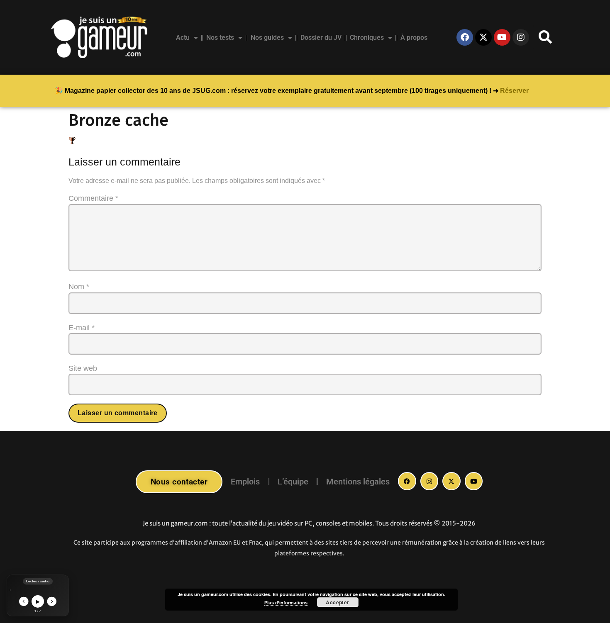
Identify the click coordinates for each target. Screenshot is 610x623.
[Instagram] (520, 37)
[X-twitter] (483, 37)
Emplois (245, 482)
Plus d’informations (285, 602)
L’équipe (293, 482)
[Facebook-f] (407, 481)
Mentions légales (358, 482)
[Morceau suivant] (52, 601)
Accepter (337, 602)
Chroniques (367, 37)
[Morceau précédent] (24, 601)
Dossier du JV (321, 37)
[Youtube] (502, 37)
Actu (183, 37)
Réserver (514, 90)
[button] (545, 37)
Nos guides (267, 37)
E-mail (81, 328)
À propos (413, 37)
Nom (78, 286)
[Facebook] (464, 37)
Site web (82, 368)
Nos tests (220, 37)
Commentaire (93, 198)
